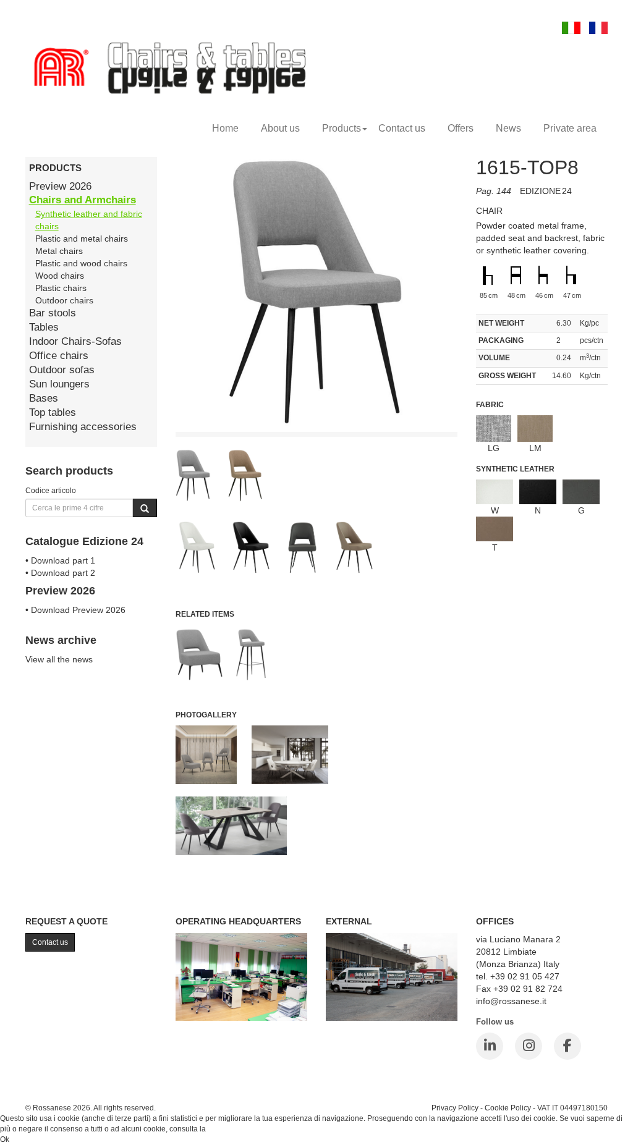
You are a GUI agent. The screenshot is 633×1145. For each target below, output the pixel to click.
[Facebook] (567, 1046)
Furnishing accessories (83, 427)
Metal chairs (59, 251)
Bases (43, 398)
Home (225, 128)
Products (341, 128)
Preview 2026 (60, 186)
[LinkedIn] (489, 1046)
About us (280, 128)
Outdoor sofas (62, 370)
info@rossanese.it (511, 1001)
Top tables (52, 412)
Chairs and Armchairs (82, 200)
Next (485, 521)
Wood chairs (59, 276)
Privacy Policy (454, 1108)
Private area (570, 128)
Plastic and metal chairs (81, 238)
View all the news (59, 659)
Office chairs (58, 355)
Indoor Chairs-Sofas (75, 341)
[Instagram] (528, 1046)
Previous (147, 521)
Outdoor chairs (64, 300)
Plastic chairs (61, 288)
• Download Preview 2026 (75, 610)
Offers (461, 128)
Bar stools (52, 313)
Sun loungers (59, 384)
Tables (44, 327)
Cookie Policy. (231, 1129)
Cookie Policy (508, 1108)
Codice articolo (50, 490)
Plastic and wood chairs (81, 263)
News (508, 128)
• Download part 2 (60, 573)
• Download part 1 (60, 560)
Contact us (401, 128)
